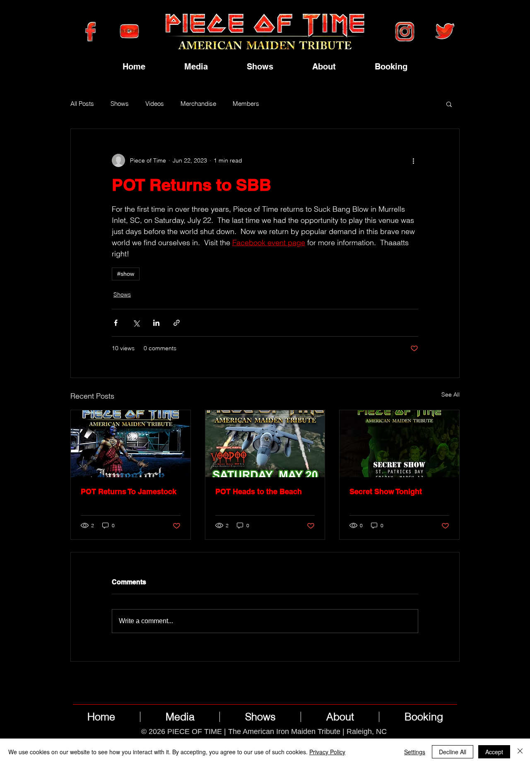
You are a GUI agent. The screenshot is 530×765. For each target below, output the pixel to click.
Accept (494, 752)
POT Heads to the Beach (258, 491)
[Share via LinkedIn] (156, 323)
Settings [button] (414, 752)
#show (125, 273)
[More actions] (413, 160)
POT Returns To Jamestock (128, 491)
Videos (154, 104)
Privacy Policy (327, 752)
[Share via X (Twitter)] (136, 323)
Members (246, 104)
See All (450, 394)
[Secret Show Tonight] (399, 443)
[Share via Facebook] (116, 323)
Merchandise (198, 104)
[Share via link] (177, 323)
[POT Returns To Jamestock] (130, 443)
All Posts (82, 104)
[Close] (520, 751)
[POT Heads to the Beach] (265, 443)
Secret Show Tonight (385, 491)
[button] (449, 103)
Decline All (452, 752)
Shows (120, 104)
